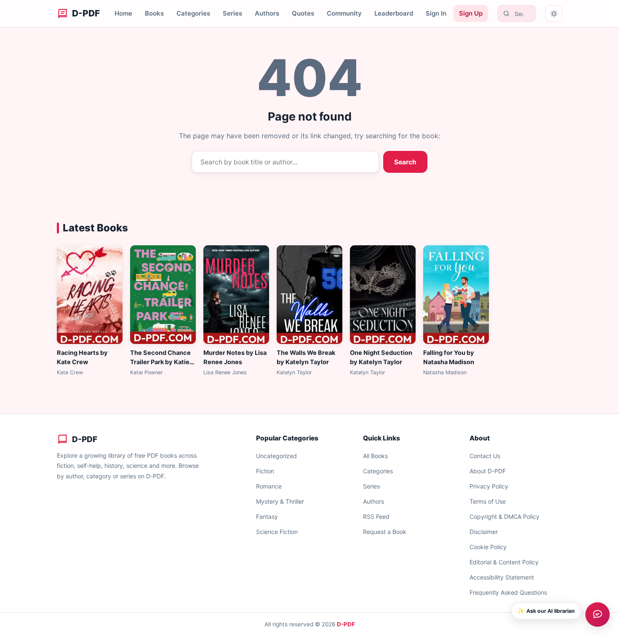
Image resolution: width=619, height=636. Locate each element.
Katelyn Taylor (294, 372)
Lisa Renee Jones (225, 372)
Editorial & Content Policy (504, 562)
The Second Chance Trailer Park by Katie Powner (160, 362)
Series (232, 13)
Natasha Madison (445, 372)
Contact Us (485, 455)
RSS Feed (376, 516)
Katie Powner (146, 372)
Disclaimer (484, 531)
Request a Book (384, 531)
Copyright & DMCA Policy (504, 516)
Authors (267, 13)
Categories (193, 13)
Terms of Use (488, 501)
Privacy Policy (489, 486)
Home (123, 13)
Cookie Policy (488, 546)
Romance (269, 486)
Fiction (265, 471)
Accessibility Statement (502, 577)
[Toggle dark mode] (553, 13)
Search (405, 162)
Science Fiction (277, 531)
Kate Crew (70, 372)
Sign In (436, 13)
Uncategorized (276, 455)
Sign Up (471, 13)
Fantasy (267, 516)
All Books (375, 455)
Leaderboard (393, 13)
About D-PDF (488, 471)
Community (344, 13)
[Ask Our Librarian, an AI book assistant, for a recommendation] (597, 614)
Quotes (303, 13)
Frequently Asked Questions (508, 592)
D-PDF (346, 624)
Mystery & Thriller (280, 501)
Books (154, 13)
